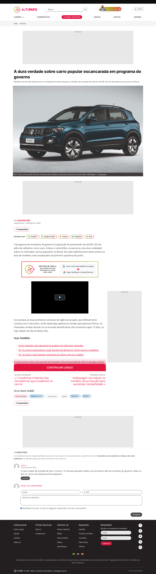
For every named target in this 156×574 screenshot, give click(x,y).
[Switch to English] (78, 553)
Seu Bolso (76, 396)
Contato (17, 538)
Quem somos (19, 529)
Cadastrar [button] (106, 543)
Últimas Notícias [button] (71, 17)
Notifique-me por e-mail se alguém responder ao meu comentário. (54, 508)
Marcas (38, 529)
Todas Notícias (21, 396)
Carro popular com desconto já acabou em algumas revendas (50, 345)
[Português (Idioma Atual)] (73, 553)
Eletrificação (61, 546)
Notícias (23, 23)
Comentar (136, 514)
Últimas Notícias (63, 529)
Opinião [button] (137, 17)
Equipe (16, 533)
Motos (59, 533)
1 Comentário (22, 229)
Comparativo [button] (43, 17)
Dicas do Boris (62, 538)
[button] (85, 9)
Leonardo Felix (23, 220)
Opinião (64, 396)
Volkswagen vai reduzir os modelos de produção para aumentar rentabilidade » (88, 381)
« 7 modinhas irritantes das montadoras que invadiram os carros (33, 381)
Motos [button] (117, 17)
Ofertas (82, 546)
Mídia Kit (17, 542)
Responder (25, 478)
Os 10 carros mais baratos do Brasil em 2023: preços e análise (51, 354)
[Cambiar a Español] (82, 553)
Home (16, 23)
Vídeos (87, 396)
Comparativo (40, 533)
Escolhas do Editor (37, 396)
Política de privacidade (135, 571)
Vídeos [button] (97, 17)
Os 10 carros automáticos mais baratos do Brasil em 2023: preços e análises (58, 350)
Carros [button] (18, 17)
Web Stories (83, 542)
